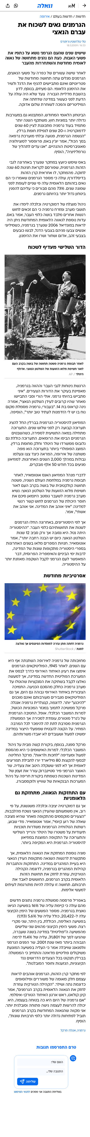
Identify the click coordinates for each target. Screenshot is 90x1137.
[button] (71, 6)
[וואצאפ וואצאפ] (16, 6)
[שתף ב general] (7, 5)
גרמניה (81, 1030)
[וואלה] (45, 6)
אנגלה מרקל (68, 1030)
